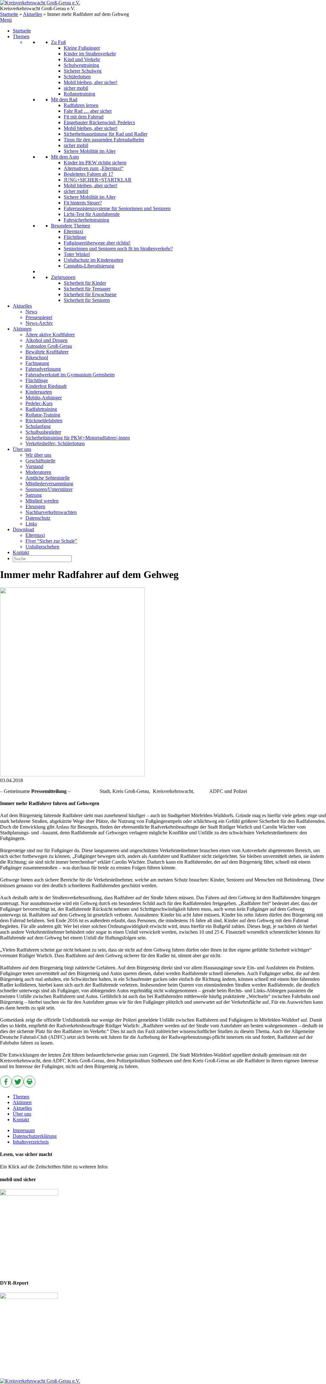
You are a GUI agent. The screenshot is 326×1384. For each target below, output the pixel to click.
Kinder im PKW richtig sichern (95, 162)
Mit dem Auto (65, 157)
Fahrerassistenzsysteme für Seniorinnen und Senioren (117, 208)
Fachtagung (37, 363)
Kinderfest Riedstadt (46, 386)
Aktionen (22, 329)
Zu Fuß (58, 42)
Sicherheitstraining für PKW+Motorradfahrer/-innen (77, 437)
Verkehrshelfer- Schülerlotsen (55, 443)
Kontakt (21, 552)
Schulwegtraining (81, 65)
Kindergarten (38, 392)
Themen (21, 36)
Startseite (9, 14)
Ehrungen (35, 506)
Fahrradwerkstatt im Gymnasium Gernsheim (70, 374)
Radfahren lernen (81, 105)
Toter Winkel (77, 254)
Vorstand (34, 466)
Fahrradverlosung (43, 369)
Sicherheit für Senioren (87, 300)
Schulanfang (38, 426)
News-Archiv (39, 323)
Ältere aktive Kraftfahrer (50, 334)
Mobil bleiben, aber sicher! (90, 82)
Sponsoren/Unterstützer (49, 489)
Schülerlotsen (77, 76)
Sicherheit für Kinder (85, 283)
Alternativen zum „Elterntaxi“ (94, 168)
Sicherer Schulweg (83, 71)
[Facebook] (6, 1082)
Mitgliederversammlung (49, 483)
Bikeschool (36, 357)
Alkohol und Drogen (46, 340)
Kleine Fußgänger (82, 48)
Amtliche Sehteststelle (47, 478)
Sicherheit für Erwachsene (90, 294)
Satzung (33, 495)
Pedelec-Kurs (39, 403)
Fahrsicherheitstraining (86, 220)
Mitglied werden (42, 500)
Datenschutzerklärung (35, 1136)
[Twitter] (18, 1082)
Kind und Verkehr (82, 59)
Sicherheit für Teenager (87, 288)
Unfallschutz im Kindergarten (93, 260)
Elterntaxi (73, 231)
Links (31, 523)
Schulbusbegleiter (43, 432)
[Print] (29, 1082)
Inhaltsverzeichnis (31, 1142)
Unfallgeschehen (42, 546)
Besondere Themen (70, 225)
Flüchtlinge (75, 237)
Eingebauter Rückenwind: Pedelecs (99, 122)
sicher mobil (76, 88)
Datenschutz (37, 518)
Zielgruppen (63, 277)
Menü (6, 20)
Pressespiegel (38, 317)
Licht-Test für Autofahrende (92, 214)
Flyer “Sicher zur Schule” (51, 541)
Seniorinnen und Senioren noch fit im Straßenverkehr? (118, 248)
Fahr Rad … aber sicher (88, 111)
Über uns (22, 449)
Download (23, 529)
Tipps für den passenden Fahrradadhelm (104, 139)
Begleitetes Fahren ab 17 (88, 174)
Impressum (24, 1130)
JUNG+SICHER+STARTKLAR (97, 179)
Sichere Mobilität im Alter (90, 151)
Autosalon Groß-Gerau (48, 346)
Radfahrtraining (41, 409)
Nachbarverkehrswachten (51, 512)
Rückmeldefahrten (43, 420)
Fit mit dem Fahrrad (83, 116)
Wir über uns (38, 455)
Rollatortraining (79, 93)
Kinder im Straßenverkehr (90, 53)
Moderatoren (38, 472)
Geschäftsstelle (40, 460)
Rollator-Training (42, 414)
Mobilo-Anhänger (43, 397)
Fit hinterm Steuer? (83, 202)
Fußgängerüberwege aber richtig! (97, 243)
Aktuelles (32, 14)
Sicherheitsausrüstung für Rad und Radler (105, 134)
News (31, 311)
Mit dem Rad (64, 99)
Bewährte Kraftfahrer (46, 351)
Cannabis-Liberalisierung (89, 265)
